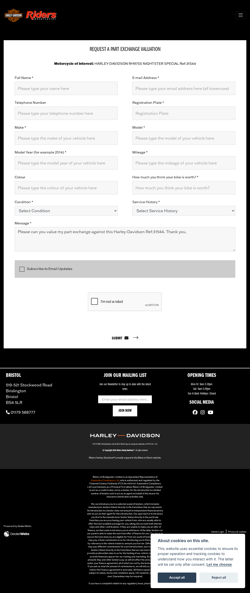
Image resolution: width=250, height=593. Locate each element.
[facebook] (194, 413)
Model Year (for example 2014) (40, 152)
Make (20, 127)
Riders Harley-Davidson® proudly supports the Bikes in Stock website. (125, 457)
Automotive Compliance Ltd (105, 480)
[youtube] (209, 413)
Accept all (177, 577)
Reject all (219, 577)
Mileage (140, 152)
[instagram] (201, 413)
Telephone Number (30, 102)
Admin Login (217, 531)
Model (138, 127)
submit (118, 338)
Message (23, 223)
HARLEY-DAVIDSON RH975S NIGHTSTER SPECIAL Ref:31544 (125, 63)
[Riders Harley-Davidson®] (31, 15)
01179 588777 (22, 412)
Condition (24, 202)
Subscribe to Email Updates (49, 269)
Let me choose (219, 564)
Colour (20, 177)
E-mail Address (145, 78)
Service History (146, 202)
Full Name (24, 78)
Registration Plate (148, 102)
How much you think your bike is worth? (165, 177)
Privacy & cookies (237, 531)
